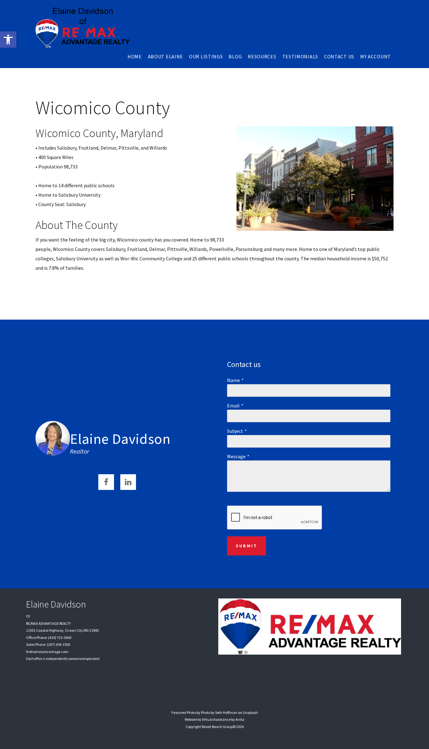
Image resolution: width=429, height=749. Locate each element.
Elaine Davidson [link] (120, 439)
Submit (246, 546)
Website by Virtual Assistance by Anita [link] (214, 719)
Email (233, 405)
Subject (235, 431)
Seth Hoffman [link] (226, 712)
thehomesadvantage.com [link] (47, 651)
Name (233, 380)
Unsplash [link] (250, 712)
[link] (8, 39)
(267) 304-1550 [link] (58, 644)
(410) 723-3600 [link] (59, 637)
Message (236, 456)
